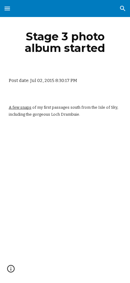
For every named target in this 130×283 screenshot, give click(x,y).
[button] (7, 8)
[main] (65, 42)
